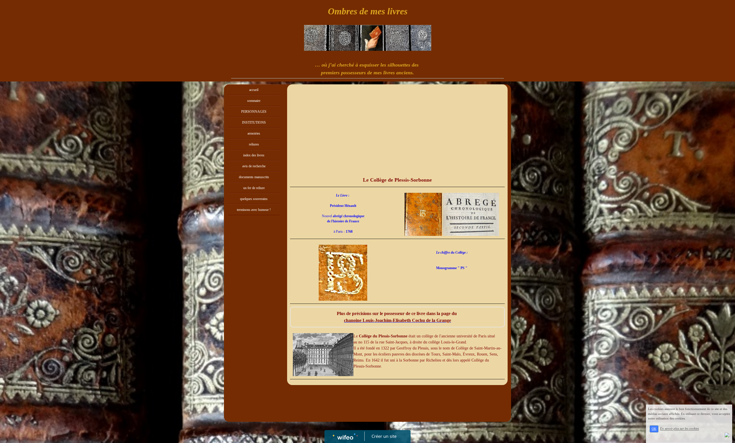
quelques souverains (254, 199)
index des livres (253, 155)
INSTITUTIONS (254, 123)
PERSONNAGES (253, 112)
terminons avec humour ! (254, 210)
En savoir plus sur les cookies (679, 428)
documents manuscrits (254, 177)
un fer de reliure (254, 188)
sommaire (253, 101)
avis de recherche (254, 166)
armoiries (253, 133)
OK (654, 428)
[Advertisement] (253, 333)
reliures (254, 144)
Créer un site (384, 436)
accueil (253, 90)
